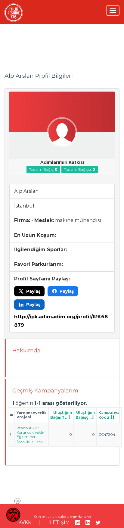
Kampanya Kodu (108, 415)
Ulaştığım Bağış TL (61, 415)
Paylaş (33, 291)
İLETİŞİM (59, 522)
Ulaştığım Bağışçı (85, 415)
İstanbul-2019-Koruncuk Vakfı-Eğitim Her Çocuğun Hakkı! (31, 434)
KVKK (24, 522)
